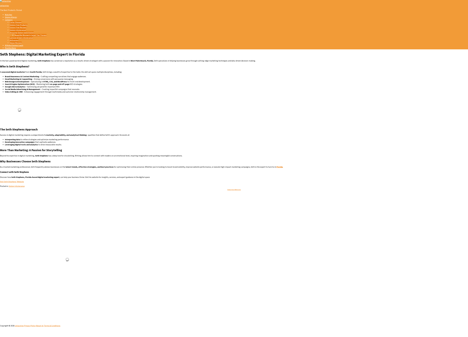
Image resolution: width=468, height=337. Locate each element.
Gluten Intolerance (18, 30)
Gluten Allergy (11, 17)
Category (9, 20)
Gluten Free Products (18, 25)
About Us (40, 326)
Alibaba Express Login (14, 45)
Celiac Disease (15, 22)
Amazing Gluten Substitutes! (22, 32)
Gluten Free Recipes (18, 27)
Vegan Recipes (16, 43)
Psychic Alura (10, 48)
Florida (280, 167)
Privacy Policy (30, 326)
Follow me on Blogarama (234, 190)
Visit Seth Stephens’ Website (12, 182)
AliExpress (14, 40)
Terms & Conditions (52, 326)
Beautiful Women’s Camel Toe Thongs (30, 35)
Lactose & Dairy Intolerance (21, 38)
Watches (8, 15)
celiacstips (4, 6)
